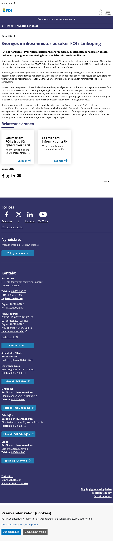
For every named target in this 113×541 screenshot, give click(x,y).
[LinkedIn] (13, 175)
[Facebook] (3, 175)
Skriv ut (106, 181)
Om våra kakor (9, 524)
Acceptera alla (11, 531)
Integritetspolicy (29, 524)
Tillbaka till (21, 25)
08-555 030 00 (18, 291)
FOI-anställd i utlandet (14, 483)
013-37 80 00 (18, 399)
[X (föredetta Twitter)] (7, 175)
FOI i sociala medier (12, 227)
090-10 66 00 (18, 452)
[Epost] (19, 175)
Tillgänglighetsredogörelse (96, 489)
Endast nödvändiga (35, 531)
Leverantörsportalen (14, 331)
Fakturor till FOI (9, 337)
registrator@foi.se (12, 298)
